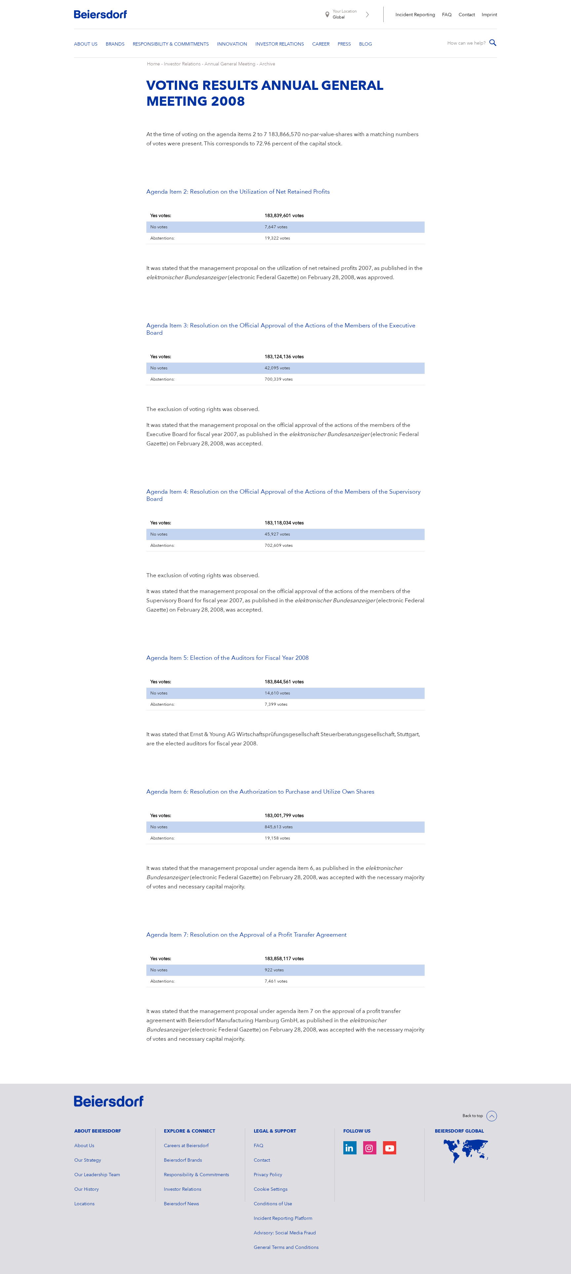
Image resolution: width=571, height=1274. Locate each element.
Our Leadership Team (97, 1175)
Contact (467, 15)
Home (153, 64)
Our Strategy (87, 1160)
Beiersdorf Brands (183, 1160)
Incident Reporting (415, 15)
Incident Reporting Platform (283, 1218)
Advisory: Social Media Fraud (285, 1233)
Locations (84, 1204)
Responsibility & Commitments (196, 1175)
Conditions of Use (273, 1204)
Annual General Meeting (230, 64)
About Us (84, 1145)
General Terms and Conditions (286, 1247)
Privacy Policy (268, 1175)
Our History (86, 1189)
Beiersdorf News (181, 1204)
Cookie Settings (270, 1189)
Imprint (489, 15)
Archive (267, 64)
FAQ (447, 15)
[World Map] (466, 1151)
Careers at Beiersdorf (186, 1145)
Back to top (473, 1116)
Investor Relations (182, 64)
